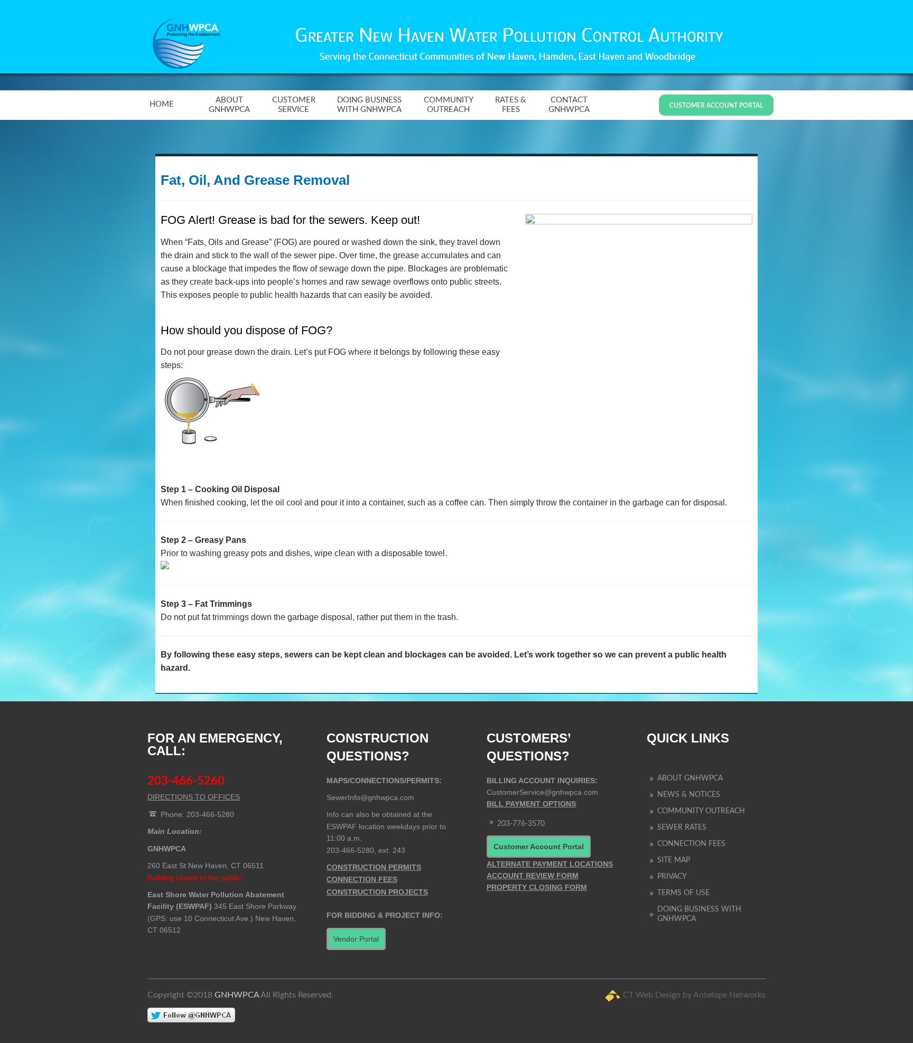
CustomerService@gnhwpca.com (542, 792)
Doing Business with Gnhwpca (369, 105)
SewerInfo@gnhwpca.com (370, 797)
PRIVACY (672, 876)
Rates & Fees (510, 105)
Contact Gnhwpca (569, 105)
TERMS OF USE (683, 893)
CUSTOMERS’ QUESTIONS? (529, 747)
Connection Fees (691, 844)
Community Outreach (448, 105)
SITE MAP (673, 860)
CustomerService (293, 105)
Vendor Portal (356, 939)
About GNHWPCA (229, 105)
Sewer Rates (681, 827)
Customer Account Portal (716, 105)
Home (162, 104)
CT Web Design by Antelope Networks (694, 995)
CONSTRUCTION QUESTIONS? (377, 747)
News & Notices (688, 794)
